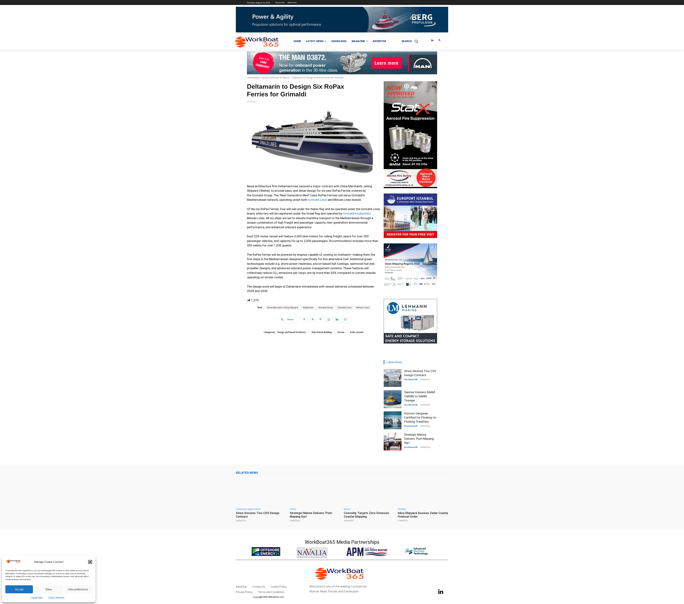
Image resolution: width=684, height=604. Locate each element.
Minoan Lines (362, 307)
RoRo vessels (356, 332)
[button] (90, 562)
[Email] (345, 319)
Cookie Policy (37, 597)
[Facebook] (304, 319)
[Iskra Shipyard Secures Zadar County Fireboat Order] (423, 491)
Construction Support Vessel (248, 509)
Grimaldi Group (325, 307)
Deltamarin (308, 307)
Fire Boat (402, 509)
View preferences (78, 589)
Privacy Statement (56, 597)
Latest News (253, 77)
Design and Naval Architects (275, 77)
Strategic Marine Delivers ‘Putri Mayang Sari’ (419, 439)
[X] (439, 40)
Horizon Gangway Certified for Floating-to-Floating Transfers (420, 417)
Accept (19, 589)
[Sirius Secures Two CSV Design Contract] (392, 378)
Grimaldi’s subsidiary (357, 213)
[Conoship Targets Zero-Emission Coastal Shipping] (369, 491)
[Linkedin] (432, 40)
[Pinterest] (320, 319)
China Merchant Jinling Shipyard (282, 307)
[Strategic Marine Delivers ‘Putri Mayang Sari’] (392, 441)
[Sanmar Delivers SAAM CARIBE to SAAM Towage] (392, 399)
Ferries (341, 332)
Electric (347, 509)
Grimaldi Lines (317, 200)
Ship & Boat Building (322, 332)
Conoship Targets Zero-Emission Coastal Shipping (366, 514)
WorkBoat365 (411, 379)
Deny (49, 589)
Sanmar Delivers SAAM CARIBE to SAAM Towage (419, 396)
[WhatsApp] (328, 319)
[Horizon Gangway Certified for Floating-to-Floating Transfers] (392, 420)
